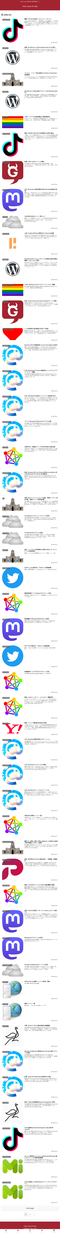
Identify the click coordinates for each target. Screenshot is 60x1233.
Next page (30, 1208)
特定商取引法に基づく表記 (30, 1228)
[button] (55, 566)
